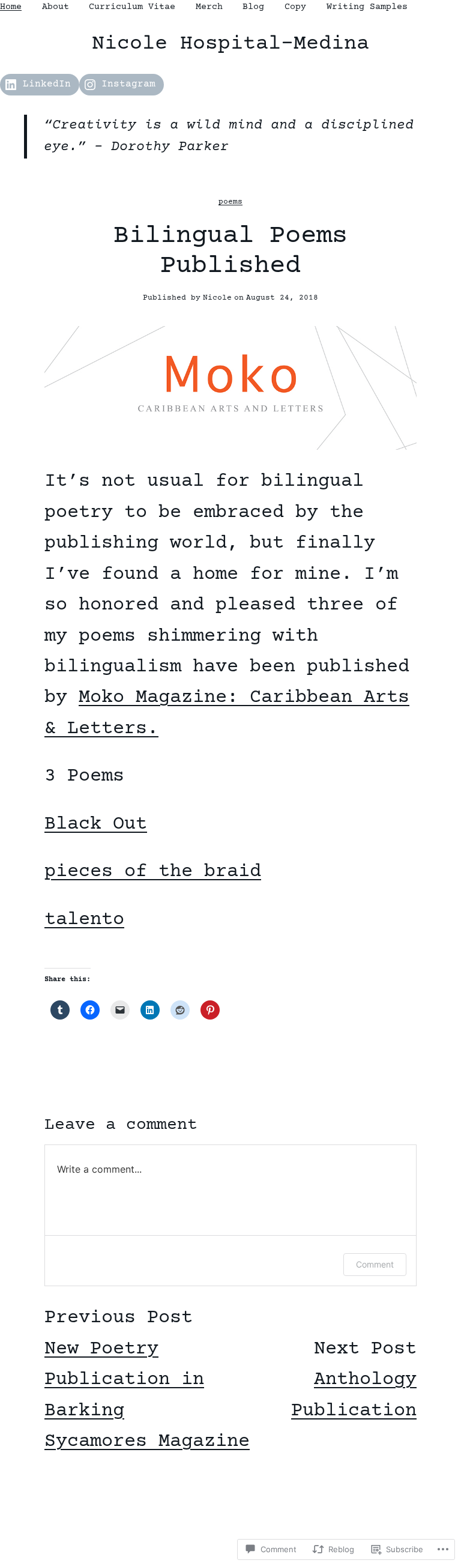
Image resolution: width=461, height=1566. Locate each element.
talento (84, 920)
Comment (375, 1264)
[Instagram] (230, 1515)
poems (230, 202)
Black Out (95, 824)
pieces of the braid (152, 872)
